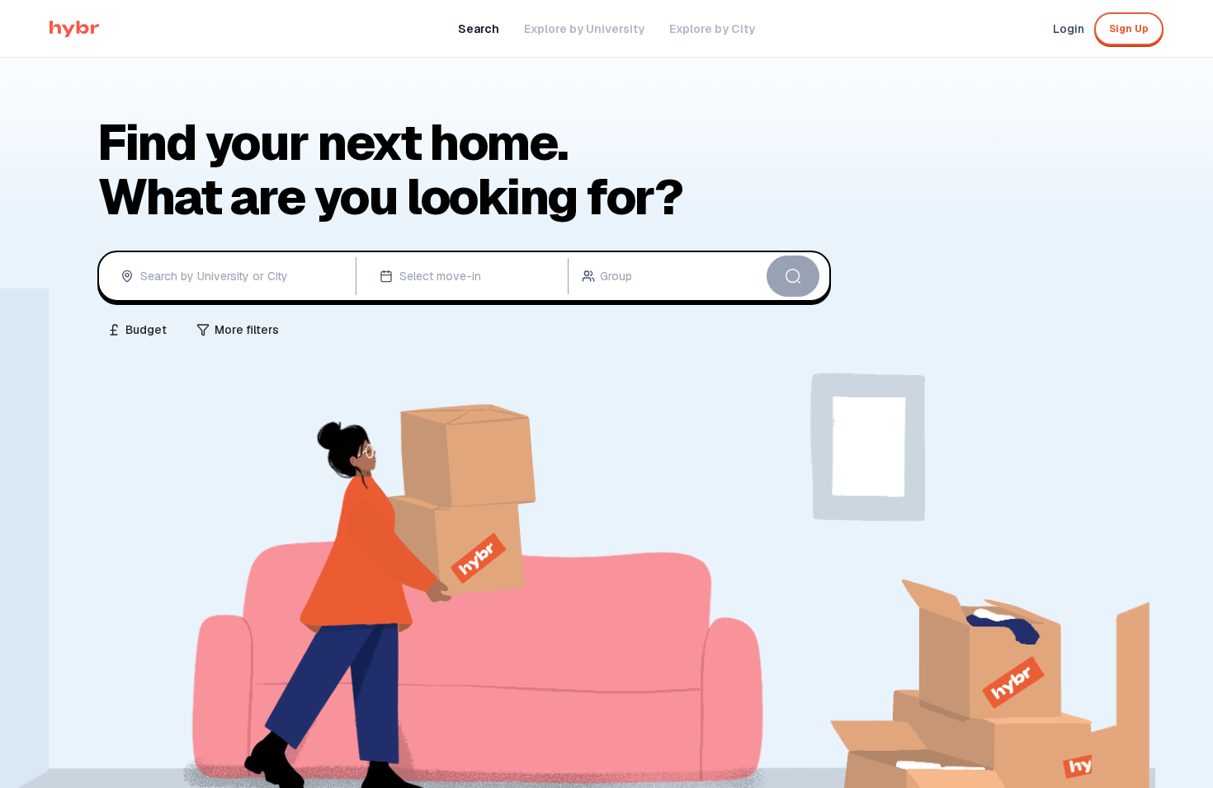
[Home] (74, 29)
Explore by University (584, 28)
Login (1068, 28)
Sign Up (1129, 28)
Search (478, 28)
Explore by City (712, 28)
